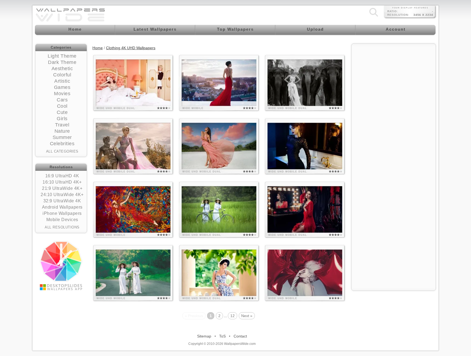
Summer (62, 137)
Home (97, 48)
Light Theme (62, 56)
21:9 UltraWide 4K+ (62, 188)
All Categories (62, 151)
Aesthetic (62, 68)
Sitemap (204, 336)
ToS (222, 336)
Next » (246, 316)
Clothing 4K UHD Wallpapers (130, 48)
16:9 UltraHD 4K (62, 176)
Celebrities (62, 143)
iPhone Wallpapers (62, 213)
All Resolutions (62, 227)
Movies (62, 93)
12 (232, 316)
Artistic (62, 81)
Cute (62, 112)
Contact (240, 336)
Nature (62, 131)
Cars (62, 100)
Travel (62, 125)
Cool (62, 106)
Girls (62, 118)
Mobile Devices (62, 219)
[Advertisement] (393, 81)
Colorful (62, 75)
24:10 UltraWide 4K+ (62, 194)
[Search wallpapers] (373, 16)
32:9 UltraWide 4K (62, 201)
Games (62, 87)
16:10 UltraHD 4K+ (62, 182)
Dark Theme (62, 62)
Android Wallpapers (62, 207)
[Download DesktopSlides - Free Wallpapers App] (61, 265)
